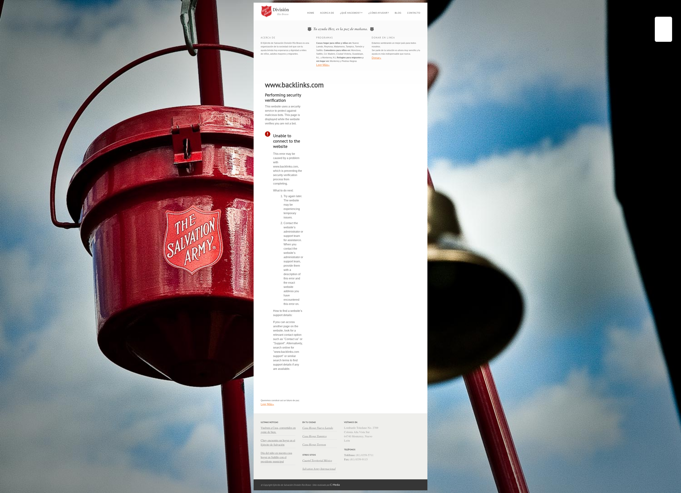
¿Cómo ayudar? (378, 13)
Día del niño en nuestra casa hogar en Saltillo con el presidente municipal (276, 457)
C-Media (335, 484)
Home (310, 13)
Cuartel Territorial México (317, 460)
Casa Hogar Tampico (314, 436)
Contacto (413, 13)
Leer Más (267, 404)
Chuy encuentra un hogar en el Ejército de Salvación (278, 442)
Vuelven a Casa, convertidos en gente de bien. (278, 430)
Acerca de (327, 13)
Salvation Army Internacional (319, 468)
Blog (398, 13)
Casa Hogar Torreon (314, 444)
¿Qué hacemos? (351, 13)
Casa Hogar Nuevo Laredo (317, 428)
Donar (376, 58)
